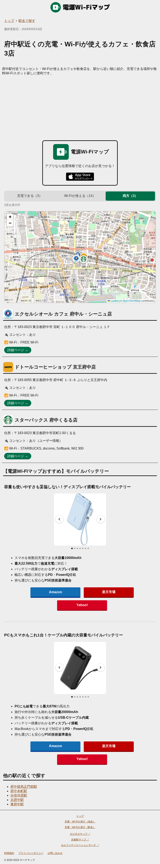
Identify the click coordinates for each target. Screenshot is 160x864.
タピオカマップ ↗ (80, 833)
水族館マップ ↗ (80, 839)
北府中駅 (17, 800)
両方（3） (130, 196)
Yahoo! (82, 605)
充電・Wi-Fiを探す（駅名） (80, 827)
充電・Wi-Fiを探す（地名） (80, 821)
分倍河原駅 (18, 795)
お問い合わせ (55, 853)
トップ (9, 21)
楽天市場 (108, 592)
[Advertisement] (80, 107)
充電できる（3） (29, 196)
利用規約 (9, 853)
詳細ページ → (17, 350)
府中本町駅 (18, 791)
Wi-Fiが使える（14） (80, 196)
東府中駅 (17, 804)
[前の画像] (59, 519)
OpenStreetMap (132, 300)
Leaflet (114, 300)
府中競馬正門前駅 (23, 786)
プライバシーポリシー (30, 853)
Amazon (55, 592)
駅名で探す (27, 21)
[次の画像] (100, 519)
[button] (76, 259)
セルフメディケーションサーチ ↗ (80, 845)
